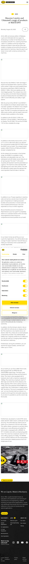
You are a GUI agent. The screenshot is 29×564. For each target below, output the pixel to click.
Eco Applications (4, 527)
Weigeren (14, 312)
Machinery (4, 518)
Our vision (22, 520)
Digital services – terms (25, 559)
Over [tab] (24, 254)
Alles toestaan (14, 302)
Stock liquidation (5, 536)
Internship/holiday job (14, 523)
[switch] (25, 286)
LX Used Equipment (3, 530)
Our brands (3, 520)
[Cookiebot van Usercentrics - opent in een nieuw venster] (20, 250)
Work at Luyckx (13, 520)
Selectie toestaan (14, 307)
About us (23, 518)
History (22, 525)
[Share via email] (25, 29)
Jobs (12, 518)
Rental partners (4, 533)
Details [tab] (15, 254)
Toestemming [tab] (5, 254)
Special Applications (4, 523)
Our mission (23, 523)
